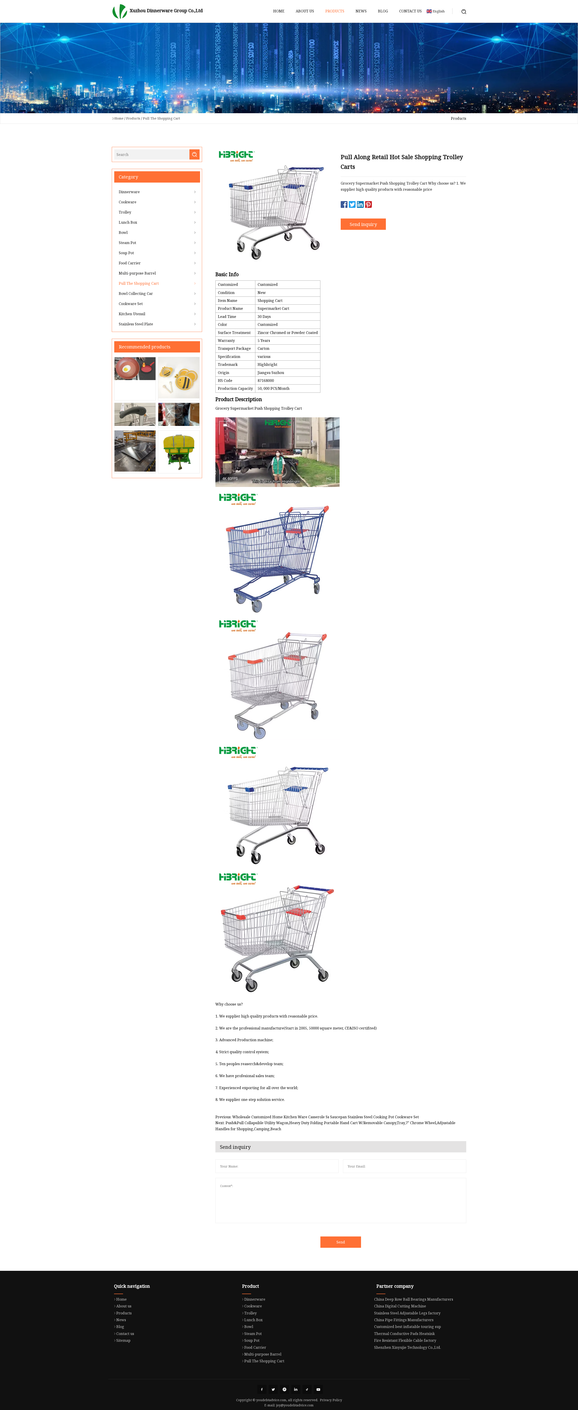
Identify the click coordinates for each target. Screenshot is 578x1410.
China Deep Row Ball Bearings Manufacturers (413, 1299)
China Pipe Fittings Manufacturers (404, 1319)
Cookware (127, 202)
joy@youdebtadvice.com (295, 1405)
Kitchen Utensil (132, 313)
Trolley (125, 212)
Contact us (410, 11)
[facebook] (261, 1389)
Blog (383, 11)
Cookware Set (131, 303)
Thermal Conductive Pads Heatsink (404, 1333)
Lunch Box (128, 222)
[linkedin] (295, 1389)
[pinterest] (284, 1389)
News (361, 11)
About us (305, 11)
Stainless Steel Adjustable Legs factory (407, 1313)
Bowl (123, 232)
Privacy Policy (331, 1400)
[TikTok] (307, 1389)
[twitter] (273, 1389)
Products (334, 11)
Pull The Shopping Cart (161, 118)
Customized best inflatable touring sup (407, 1326)
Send (340, 1242)
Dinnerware (129, 191)
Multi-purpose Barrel (137, 273)
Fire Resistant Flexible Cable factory (405, 1340)
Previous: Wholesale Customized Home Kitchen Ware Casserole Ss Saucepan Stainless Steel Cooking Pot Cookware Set (317, 1116)
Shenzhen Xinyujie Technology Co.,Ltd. (407, 1347)
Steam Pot (127, 242)
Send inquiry (363, 224)
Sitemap (123, 1340)
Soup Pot (126, 252)
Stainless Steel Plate (136, 324)
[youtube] (318, 1389)
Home (278, 11)
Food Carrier (130, 263)
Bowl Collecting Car (136, 293)
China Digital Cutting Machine (400, 1306)
